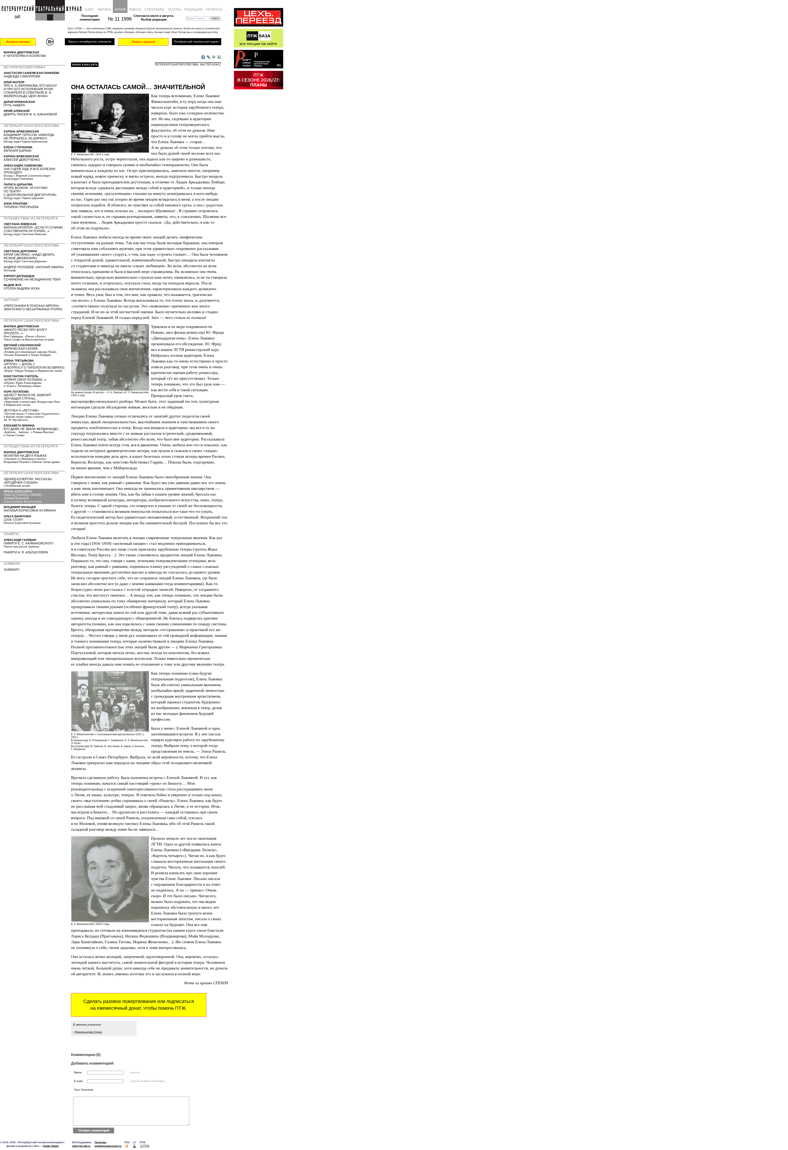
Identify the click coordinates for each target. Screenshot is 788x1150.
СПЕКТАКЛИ (154, 9)
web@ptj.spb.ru (81, 1146)
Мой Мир (213, 57)
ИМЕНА (135, 9)
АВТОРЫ (104, 9)
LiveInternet (219, 57)
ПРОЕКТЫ (214, 9)
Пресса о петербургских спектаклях (89, 41)
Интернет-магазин (18, 41)
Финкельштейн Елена (88, 1032)
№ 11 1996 (118, 19)
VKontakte (203, 57)
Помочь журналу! (143, 41)
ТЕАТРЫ (174, 9)
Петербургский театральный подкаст (197, 41)
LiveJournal (208, 57)
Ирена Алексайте (85, 64)
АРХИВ (120, 9)
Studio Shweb (51, 1146)
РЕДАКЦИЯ (193, 9)
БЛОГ (89, 9)
